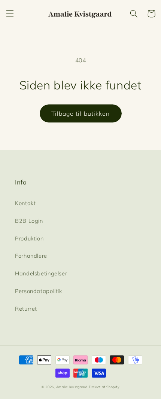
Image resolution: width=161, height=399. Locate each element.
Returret (26, 308)
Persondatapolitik (38, 291)
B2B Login (29, 220)
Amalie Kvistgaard (72, 387)
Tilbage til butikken (80, 113)
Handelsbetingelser (41, 273)
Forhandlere (31, 255)
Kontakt (25, 203)
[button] (9, 13)
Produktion (29, 238)
